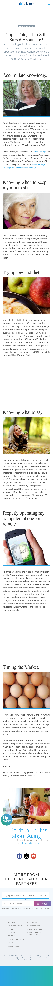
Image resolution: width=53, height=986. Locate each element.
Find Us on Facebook (16, 939)
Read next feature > (30, 843)
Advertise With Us (15, 926)
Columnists (12, 932)
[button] (49, 4)
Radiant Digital (14, 946)
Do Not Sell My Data (34, 929)
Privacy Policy (32, 922)
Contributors (13, 936)
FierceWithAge (39, 151)
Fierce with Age (26, 26)
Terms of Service (33, 926)
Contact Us (12, 929)
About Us (11, 922)
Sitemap (11, 943)
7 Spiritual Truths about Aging (26, 832)
